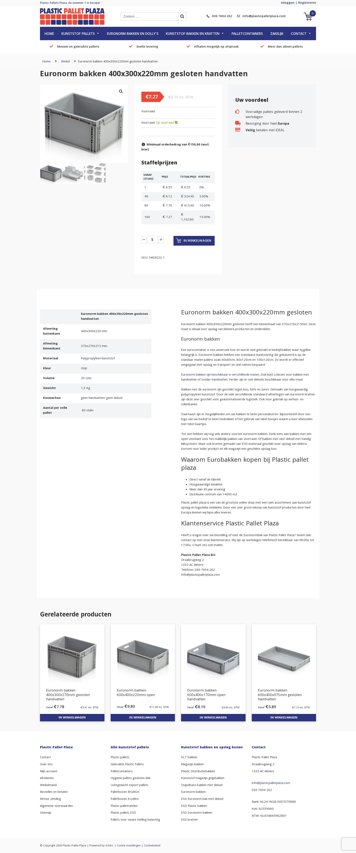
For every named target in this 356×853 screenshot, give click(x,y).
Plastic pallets (120, 757)
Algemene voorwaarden (56, 806)
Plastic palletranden (124, 806)
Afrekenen (47, 778)
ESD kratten (189, 820)
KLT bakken (189, 757)
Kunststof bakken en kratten (192, 34)
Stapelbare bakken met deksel (201, 785)
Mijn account (48, 771)
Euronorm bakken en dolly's (132, 34)
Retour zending (50, 799)
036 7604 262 (222, 16)
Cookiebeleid (152, 846)
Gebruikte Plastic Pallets (127, 764)
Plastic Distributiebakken (198, 771)
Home (49, 34)
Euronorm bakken (193, 792)
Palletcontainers (247, 34)
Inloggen (287, 3)
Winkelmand (48, 785)
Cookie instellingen (129, 846)
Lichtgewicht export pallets (129, 785)
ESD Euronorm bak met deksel (202, 799)
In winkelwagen (197, 240)
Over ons (46, 764)
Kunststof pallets (78, 34)
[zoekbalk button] (182, 16)
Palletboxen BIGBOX (125, 792)
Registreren (307, 3)
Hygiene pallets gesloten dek (130, 778)
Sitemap (45, 813)
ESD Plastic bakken (194, 806)
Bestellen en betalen (54, 792)
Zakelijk (276, 34)
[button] (121, 91)
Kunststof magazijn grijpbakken (202, 778)
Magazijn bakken (192, 764)
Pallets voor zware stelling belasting (135, 820)
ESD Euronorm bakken (196, 813)
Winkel (65, 61)
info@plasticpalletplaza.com (264, 16)
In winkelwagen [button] (72, 718)
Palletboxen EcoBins (125, 799)
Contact (299, 34)
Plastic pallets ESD (123, 813)
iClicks (109, 846)
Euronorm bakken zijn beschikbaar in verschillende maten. (221, 375)
